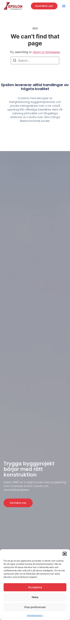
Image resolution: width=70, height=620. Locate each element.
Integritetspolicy (35, 615)
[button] (64, 554)
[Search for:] (35, 60)
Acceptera (35, 587)
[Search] (14, 61)
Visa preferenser (35, 607)
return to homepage (46, 52)
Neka (35, 597)
